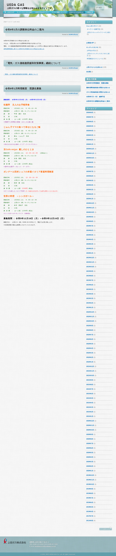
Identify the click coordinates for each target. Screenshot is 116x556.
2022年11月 (90, 316)
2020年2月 (89, 466)
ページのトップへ (105, 528)
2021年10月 (90, 375)
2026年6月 (89, 121)
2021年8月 (89, 384)
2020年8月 (89, 439)
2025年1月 (89, 199)
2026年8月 (89, 112)
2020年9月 (89, 434)
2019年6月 (89, 502)
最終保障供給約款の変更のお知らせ (98, 87)
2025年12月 (90, 149)
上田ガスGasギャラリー (42, 12)
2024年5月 (89, 235)
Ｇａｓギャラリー (92, 26)
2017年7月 (89, 516)
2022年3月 (89, 353)
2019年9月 (89, 489)
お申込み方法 (91, 50)
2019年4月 (89, 511)
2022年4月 (89, 348)
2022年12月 (90, 312)
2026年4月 (89, 130)
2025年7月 (89, 171)
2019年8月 (89, 493)
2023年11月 (90, 262)
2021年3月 (89, 407)
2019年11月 (90, 480)
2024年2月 (89, 248)
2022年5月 (89, 344)
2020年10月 (90, 430)
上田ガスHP (10, 12)
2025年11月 (90, 153)
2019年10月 (90, 484)
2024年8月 (89, 221)
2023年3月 (89, 298)
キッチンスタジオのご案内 (25, 12)
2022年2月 (89, 357)
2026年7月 (89, 117)
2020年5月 (89, 452)
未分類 (88, 72)
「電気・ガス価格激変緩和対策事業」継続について (33, 63)
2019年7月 (89, 498)
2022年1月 (89, 362)
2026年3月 (89, 135)
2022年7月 (89, 335)
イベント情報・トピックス (59, 12)
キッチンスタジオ (92, 47)
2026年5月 (89, 126)
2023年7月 (89, 280)
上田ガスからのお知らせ (76, 12)
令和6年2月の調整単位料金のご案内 (24, 29)
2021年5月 (89, 398)
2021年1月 (89, 416)
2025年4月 (89, 185)
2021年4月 (89, 403)
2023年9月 (89, 271)
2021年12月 (90, 366)
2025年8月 (89, 167)
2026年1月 (89, 144)
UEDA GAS (15, 4)
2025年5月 (89, 180)
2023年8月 (89, 276)
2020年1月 (89, 471)
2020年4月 (89, 457)
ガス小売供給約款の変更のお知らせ (98, 92)
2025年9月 (89, 162)
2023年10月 (90, 267)
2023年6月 (89, 285)
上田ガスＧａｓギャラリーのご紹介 (98, 32)
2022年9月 (89, 325)
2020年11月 (90, 425)
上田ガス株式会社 (15, 541)
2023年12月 (90, 257)
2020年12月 (90, 421)
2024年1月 (89, 253)
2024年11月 (90, 208)
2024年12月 (90, 203)
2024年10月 (90, 212)
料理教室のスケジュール (95, 59)
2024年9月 (89, 217)
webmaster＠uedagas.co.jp (45, 546)
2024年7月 (89, 226)
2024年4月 (89, 239)
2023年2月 (89, 303)
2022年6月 (89, 339)
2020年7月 (89, 443)
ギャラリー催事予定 (93, 29)
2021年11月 (90, 371)
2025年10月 (90, 158)
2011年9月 (89, 520)
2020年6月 (89, 448)
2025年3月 (89, 189)
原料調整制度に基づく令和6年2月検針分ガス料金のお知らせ (24, 49)
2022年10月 (90, 321)
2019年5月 (89, 507)
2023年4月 (89, 294)
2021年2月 (89, 412)
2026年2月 (89, 140)
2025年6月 (89, 176)
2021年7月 (89, 389)
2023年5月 (89, 289)
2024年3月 (89, 244)
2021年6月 (89, 393)
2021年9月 (89, 380)
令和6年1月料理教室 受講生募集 (23, 88)
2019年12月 (90, 475)
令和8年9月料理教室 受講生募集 (97, 83)
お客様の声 (90, 12)
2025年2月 (89, 194)
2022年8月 (89, 330)
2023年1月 (89, 307)
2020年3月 (89, 461)
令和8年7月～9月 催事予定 (95, 96)
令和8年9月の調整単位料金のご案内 (98, 101)
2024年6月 (89, 230)
